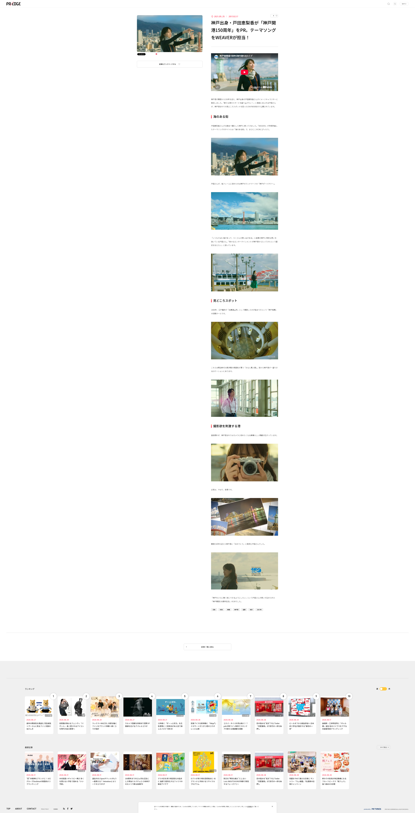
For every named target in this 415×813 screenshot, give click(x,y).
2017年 (259, 609)
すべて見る (383, 747)
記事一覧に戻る (207, 647)
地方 (251, 609)
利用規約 (249, 806)
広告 (214, 609)
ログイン (404, 4)
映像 (228, 609)
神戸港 (236, 609)
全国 (244, 609)
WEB (221, 609)
